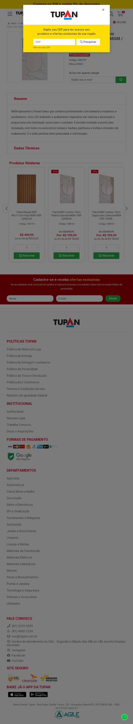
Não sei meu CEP (41, 47)
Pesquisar (89, 42)
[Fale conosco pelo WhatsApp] (124, 717)
